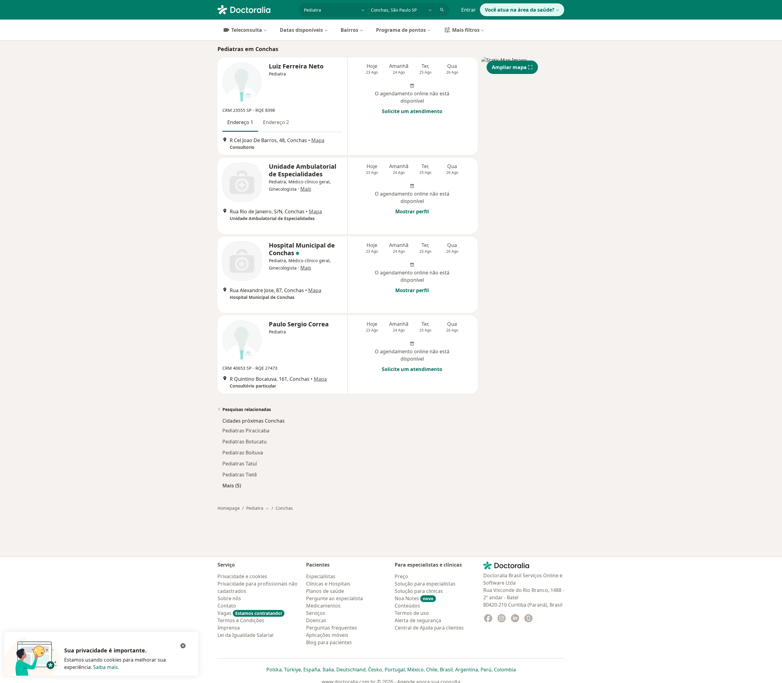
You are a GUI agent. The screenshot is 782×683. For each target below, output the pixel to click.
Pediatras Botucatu (244, 441)
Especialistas (320, 576)
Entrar (468, 9)
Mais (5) (231, 485)
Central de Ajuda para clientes (429, 627)
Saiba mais (105, 667)
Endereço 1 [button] (240, 122)
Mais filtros (466, 30)
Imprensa (228, 627)
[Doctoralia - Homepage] (255, 9)
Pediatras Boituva (242, 452)
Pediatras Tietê (239, 474)
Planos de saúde (325, 591)
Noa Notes (414, 598)
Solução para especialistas (425, 583)
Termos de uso (412, 613)
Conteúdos (407, 605)
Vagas (249, 613)
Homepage (228, 508)
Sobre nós (229, 598)
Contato (226, 605)
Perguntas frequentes (331, 627)
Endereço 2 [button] (276, 122)
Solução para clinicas (419, 591)
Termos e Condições (240, 620)
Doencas (316, 620)
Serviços (315, 613)
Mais (305, 188)
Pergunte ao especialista (334, 598)
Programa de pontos (401, 30)
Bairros (349, 30)
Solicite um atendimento (412, 111)
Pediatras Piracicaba (245, 430)
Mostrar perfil (412, 211)
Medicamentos (323, 605)
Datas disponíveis (301, 30)
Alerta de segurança (418, 620)
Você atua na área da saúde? (519, 9)
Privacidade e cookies (242, 576)
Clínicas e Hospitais (328, 583)
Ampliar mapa (509, 67)
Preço (401, 576)
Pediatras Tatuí (239, 463)
